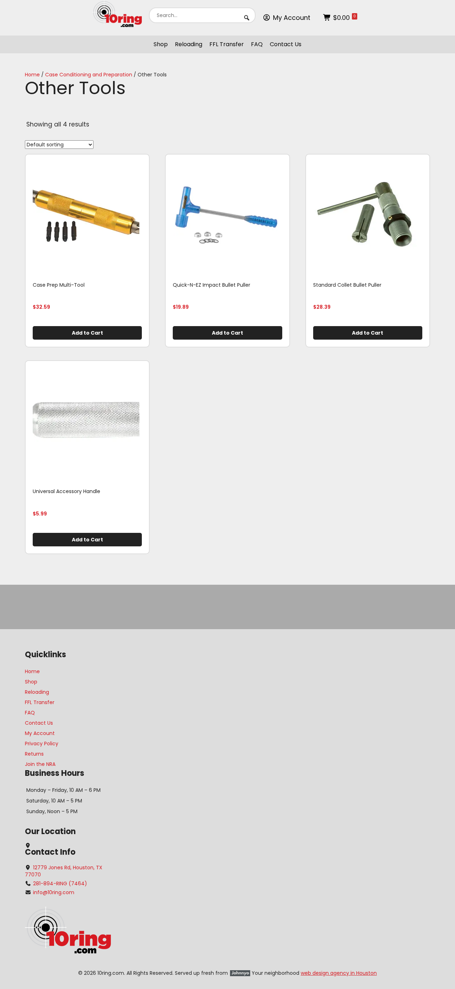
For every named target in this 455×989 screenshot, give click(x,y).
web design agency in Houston (339, 973)
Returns (34, 753)
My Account (291, 17)
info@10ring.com (53, 892)
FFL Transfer (226, 44)
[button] (246, 17)
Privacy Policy (41, 743)
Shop (161, 44)
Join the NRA (40, 764)
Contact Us (285, 44)
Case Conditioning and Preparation (88, 74)
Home (32, 74)
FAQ (257, 44)
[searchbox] (202, 15)
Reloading (188, 44)
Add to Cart (87, 332)
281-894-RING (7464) (60, 883)
